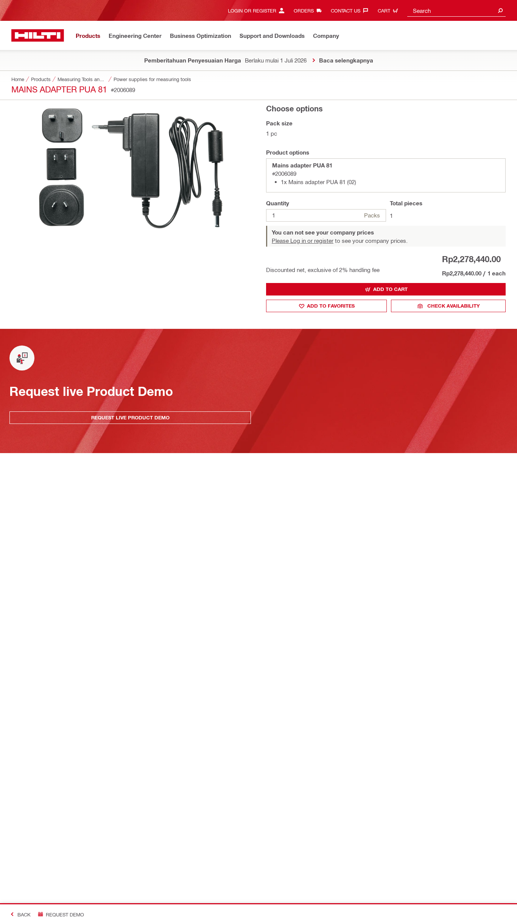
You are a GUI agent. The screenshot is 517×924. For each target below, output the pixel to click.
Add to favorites (331, 306)
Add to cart (390, 289)
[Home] (37, 35)
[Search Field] (500, 10)
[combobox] (456, 10)
